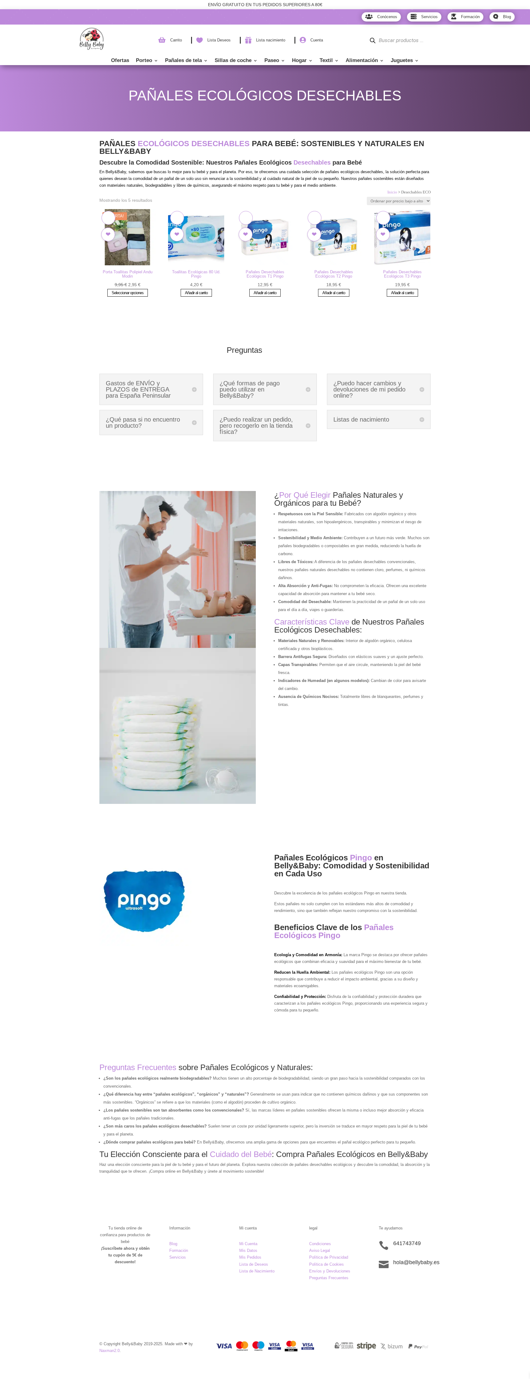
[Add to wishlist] (108, 218)
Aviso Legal (319, 1250)
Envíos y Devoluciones (329, 1271)
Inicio (392, 192)
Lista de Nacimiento (257, 1271)
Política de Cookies (326, 1264)
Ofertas (120, 60)
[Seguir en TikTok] (384, 1283)
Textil (326, 60)
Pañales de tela (183, 60)
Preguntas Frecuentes (328, 1278)
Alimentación (362, 60)
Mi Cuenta (248, 1243)
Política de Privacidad (328, 1257)
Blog (173, 1243)
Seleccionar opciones (128, 292)
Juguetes (402, 60)
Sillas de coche (233, 60)
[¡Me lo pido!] (108, 234)
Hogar (299, 60)
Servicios (177, 1257)
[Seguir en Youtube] (420, 1283)
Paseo (271, 60)
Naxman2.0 (109, 1350)
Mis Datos (248, 1250)
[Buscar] (372, 40)
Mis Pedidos (250, 1257)
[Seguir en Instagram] (396, 1283)
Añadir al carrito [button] (196, 292)
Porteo (144, 60)
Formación (178, 1250)
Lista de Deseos (253, 1264)
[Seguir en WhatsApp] (408, 1283)
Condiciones (320, 1243)
